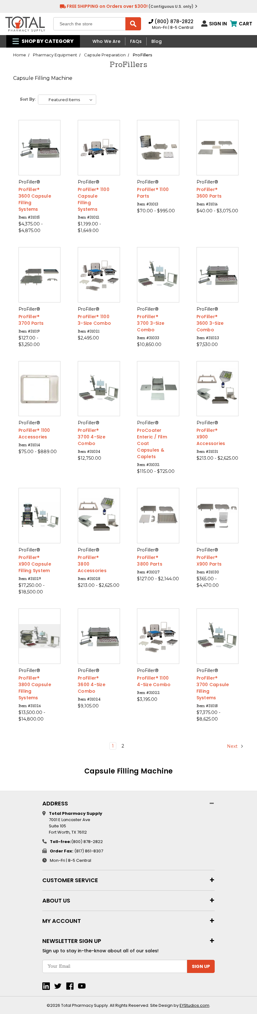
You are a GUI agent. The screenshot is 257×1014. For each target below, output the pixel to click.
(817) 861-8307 (88, 851)
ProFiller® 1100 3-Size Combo (94, 319)
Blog (156, 41)
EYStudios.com (194, 1005)
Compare (37, 148)
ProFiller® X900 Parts (209, 560)
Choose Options (39, 159)
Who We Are (106, 41)
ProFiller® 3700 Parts (31, 319)
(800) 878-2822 (173, 21)
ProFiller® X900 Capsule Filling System (34, 564)
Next (233, 746)
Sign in (218, 23)
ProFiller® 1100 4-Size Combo (153, 681)
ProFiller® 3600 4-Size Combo (91, 684)
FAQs (136, 41)
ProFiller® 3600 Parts (209, 192)
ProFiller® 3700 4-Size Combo (91, 437)
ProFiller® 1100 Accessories (34, 433)
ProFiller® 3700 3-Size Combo (150, 323)
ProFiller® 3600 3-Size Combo (210, 323)
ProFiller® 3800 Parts (149, 560)
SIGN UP (201, 966)
